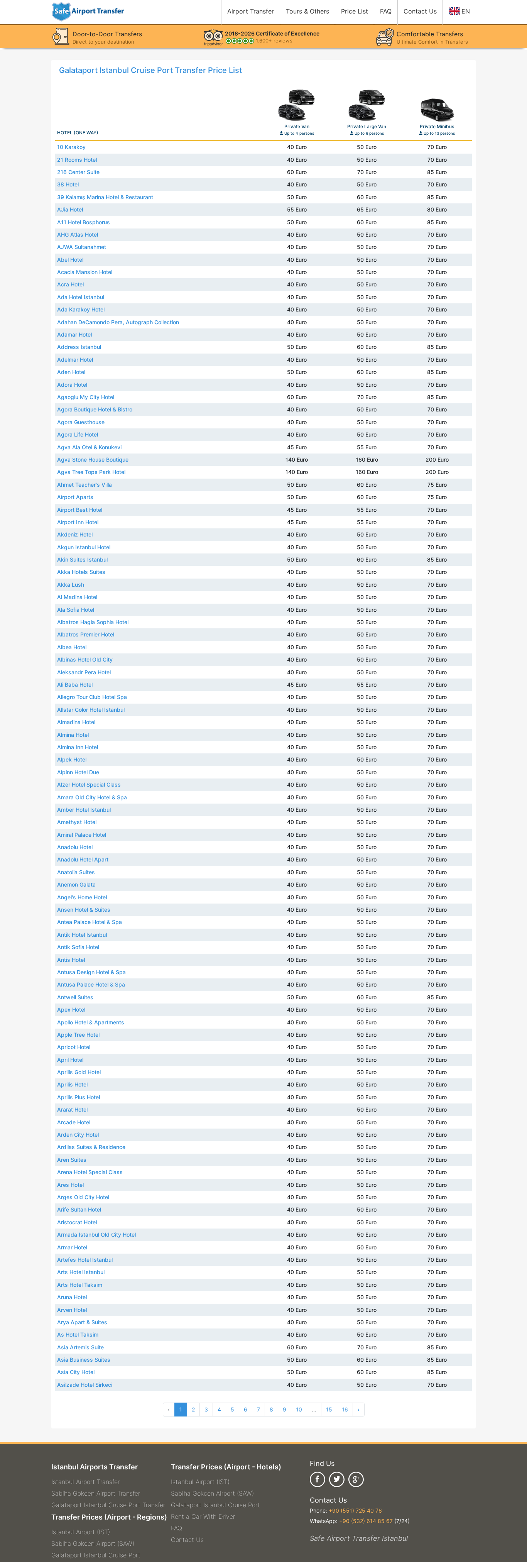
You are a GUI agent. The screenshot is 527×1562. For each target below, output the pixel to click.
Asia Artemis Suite (80, 1347)
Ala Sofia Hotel (75, 609)
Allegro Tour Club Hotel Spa (92, 697)
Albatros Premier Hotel (85, 634)
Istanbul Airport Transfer (85, 1482)
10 (299, 1409)
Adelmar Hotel (75, 359)
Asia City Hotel (76, 1372)
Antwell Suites (75, 997)
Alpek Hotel (71, 759)
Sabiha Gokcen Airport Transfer (95, 1493)
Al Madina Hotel (77, 597)
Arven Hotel (72, 1309)
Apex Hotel (71, 1009)
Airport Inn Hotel (77, 522)
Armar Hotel (72, 1247)
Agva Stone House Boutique (92, 459)
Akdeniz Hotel (75, 534)
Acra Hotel (70, 284)
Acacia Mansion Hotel (84, 272)
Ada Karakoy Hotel (81, 309)
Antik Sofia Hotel (78, 947)
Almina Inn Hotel (77, 747)
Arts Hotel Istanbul (81, 1272)
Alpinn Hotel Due (78, 772)
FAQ (176, 1528)
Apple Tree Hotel (78, 1034)
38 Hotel (68, 184)
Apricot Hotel (73, 1047)
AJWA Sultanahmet (81, 247)
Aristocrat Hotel (77, 1222)
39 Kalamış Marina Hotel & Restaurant (105, 197)
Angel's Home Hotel (82, 897)
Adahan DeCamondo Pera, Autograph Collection (118, 322)
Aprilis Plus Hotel (78, 1097)
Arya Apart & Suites (82, 1322)
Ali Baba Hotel (75, 684)
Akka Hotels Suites (81, 572)
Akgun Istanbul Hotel (83, 547)
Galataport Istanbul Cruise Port (95, 1555)
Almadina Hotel (76, 722)
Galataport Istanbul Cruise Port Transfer (108, 1505)
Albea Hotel (71, 647)
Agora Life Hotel (77, 434)
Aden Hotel (71, 372)
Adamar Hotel (74, 334)
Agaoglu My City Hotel (85, 397)
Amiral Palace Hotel (81, 834)
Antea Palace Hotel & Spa (89, 922)
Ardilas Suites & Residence (91, 1147)
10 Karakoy (71, 147)
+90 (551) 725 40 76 (355, 1510)
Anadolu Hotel (75, 847)
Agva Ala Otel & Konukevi (89, 447)
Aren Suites (71, 1159)
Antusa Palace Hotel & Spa (91, 984)
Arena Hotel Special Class (90, 1172)
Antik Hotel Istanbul (82, 934)
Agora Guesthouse (81, 422)
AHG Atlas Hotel (77, 234)
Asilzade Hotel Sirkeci (84, 1384)
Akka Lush (70, 584)
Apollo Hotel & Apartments (90, 1022)
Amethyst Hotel (76, 822)
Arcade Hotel (73, 1122)
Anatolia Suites (76, 872)
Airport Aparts (75, 497)
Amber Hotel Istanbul (84, 809)
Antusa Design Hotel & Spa (91, 972)
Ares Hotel (70, 1184)
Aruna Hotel (72, 1297)
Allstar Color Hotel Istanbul (91, 709)
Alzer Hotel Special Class (89, 784)
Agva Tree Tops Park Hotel (91, 472)
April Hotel (70, 1059)
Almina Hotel (73, 734)
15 (329, 1409)
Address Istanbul (79, 347)
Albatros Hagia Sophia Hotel (92, 622)
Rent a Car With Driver (203, 1516)
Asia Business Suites (83, 1359)
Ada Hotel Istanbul (80, 297)
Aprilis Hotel (72, 1084)
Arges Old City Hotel (83, 1197)
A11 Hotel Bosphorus (83, 222)
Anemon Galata (76, 884)
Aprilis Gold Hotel (79, 1072)
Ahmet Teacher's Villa (84, 484)
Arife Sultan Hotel (79, 1209)
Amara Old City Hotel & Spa (92, 797)
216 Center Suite (78, 172)
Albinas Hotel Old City (85, 659)
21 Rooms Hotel (77, 159)
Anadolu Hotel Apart (82, 859)
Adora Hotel (72, 384)
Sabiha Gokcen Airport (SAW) (92, 1543)
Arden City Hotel (78, 1134)
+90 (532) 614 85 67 (366, 1521)
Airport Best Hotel (79, 509)
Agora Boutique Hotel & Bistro (94, 409)
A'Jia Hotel (70, 209)
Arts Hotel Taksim (79, 1284)
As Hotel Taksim (77, 1334)
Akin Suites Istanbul (82, 559)
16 (345, 1409)
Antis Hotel (71, 959)
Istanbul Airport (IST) (80, 1532)
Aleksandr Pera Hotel (84, 672)
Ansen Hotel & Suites (83, 909)
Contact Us (187, 1539)
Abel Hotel (70, 259)
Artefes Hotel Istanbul (85, 1259)
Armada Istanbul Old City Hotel (96, 1234)
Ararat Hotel (72, 1109)
